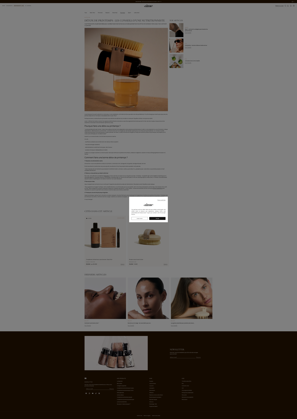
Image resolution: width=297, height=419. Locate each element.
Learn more (139, 218)
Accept (157, 218)
